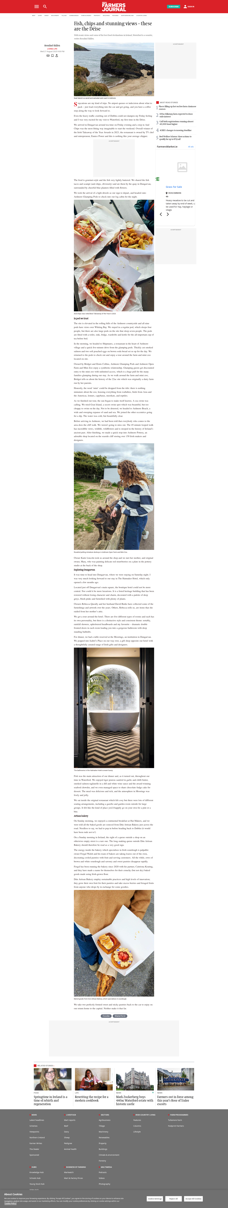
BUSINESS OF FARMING (76, 1167)
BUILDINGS (106, 15)
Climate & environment (109, 1155)
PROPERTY (97, 15)
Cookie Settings (155, 1198)
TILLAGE (64, 15)
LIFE (77, 1093)
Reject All (173, 1198)
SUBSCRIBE (174, 7)
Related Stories (45, 1066)
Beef (66, 1126)
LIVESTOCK (71, 1115)
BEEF (33, 15)
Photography (104, 1184)
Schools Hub (35, 1178)
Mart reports (69, 1120)
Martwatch (69, 1172)
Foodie (106, 1015)
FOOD (36, 1093)
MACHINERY (55, 15)
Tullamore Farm (175, 1120)
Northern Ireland (37, 1137)
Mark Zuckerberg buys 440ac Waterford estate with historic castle (134, 1100)
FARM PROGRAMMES (179, 1115)
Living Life (52, 49)
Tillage (102, 1126)
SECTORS (105, 1115)
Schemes (33, 1126)
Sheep (67, 1137)
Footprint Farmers (176, 1126)
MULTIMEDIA (106, 1167)
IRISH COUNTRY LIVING (145, 1115)
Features (137, 1120)
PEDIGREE (115, 15)
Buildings (103, 1149)
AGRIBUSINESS (74, 15)
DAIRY (40, 15)
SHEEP (46, 15)
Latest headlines (37, 1120)
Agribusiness (104, 1120)
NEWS (118, 1093)
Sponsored (34, 1155)
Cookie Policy (10, 1203)
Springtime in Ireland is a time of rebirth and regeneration (50, 1100)
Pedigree (68, 1143)
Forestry (102, 1160)
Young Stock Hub (37, 1184)
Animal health (70, 1149)
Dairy (66, 1131)
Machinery (103, 1131)
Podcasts (103, 1172)
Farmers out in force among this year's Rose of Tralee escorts (175, 1100)
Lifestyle (137, 1131)
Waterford (120, 1015)
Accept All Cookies (193, 1198)
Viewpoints (34, 1131)
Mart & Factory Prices (73, 1178)
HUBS (34, 1167)
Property (102, 1143)
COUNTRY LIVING (141, 15)
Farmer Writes (36, 1143)
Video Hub (34, 1189)
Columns (137, 1126)
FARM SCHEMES (86, 15)
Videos (102, 1178)
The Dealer (34, 1149)
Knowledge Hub (37, 1172)
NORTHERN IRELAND (127, 15)
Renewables (104, 1137)
